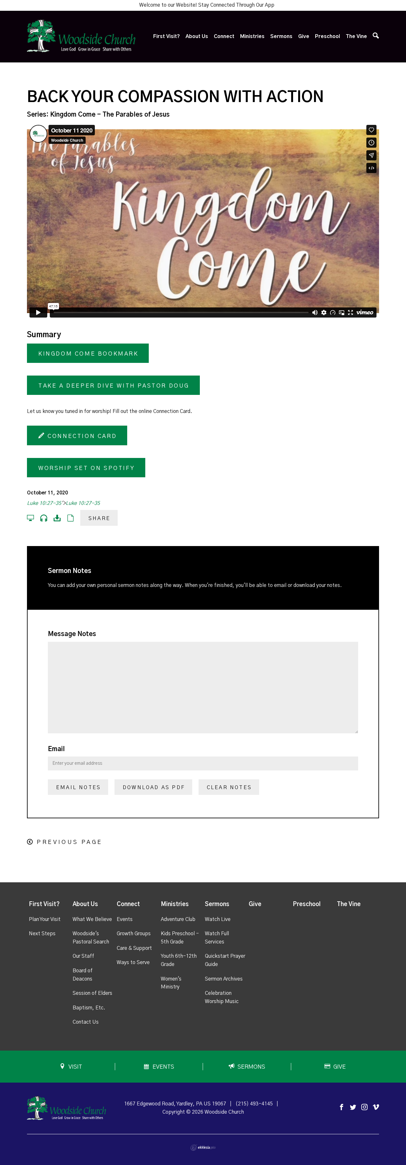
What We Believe (92, 919)
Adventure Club (178, 919)
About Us (197, 36)
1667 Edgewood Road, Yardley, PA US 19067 (175, 1103)
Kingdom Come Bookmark (88, 354)
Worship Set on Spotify (86, 468)
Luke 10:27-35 (44, 503)
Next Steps (42, 933)
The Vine (356, 36)
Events (125, 919)
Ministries (252, 36)
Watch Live (218, 919)
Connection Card (81, 436)
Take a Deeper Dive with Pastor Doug (113, 386)
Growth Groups (134, 933)
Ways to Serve (133, 962)
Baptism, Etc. (89, 1007)
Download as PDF (154, 787)
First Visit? (166, 36)
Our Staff (83, 956)
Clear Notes (229, 787)
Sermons (281, 36)
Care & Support (134, 948)
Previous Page (69, 842)
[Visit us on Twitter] (353, 1107)
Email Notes (78, 787)
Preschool (327, 36)
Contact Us (86, 1022)
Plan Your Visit (45, 919)
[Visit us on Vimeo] (376, 1107)
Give (303, 36)
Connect (224, 36)
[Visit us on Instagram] (364, 1107)
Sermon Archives (224, 979)
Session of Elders (92, 993)
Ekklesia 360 (203, 1147)
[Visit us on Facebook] (341, 1107)
